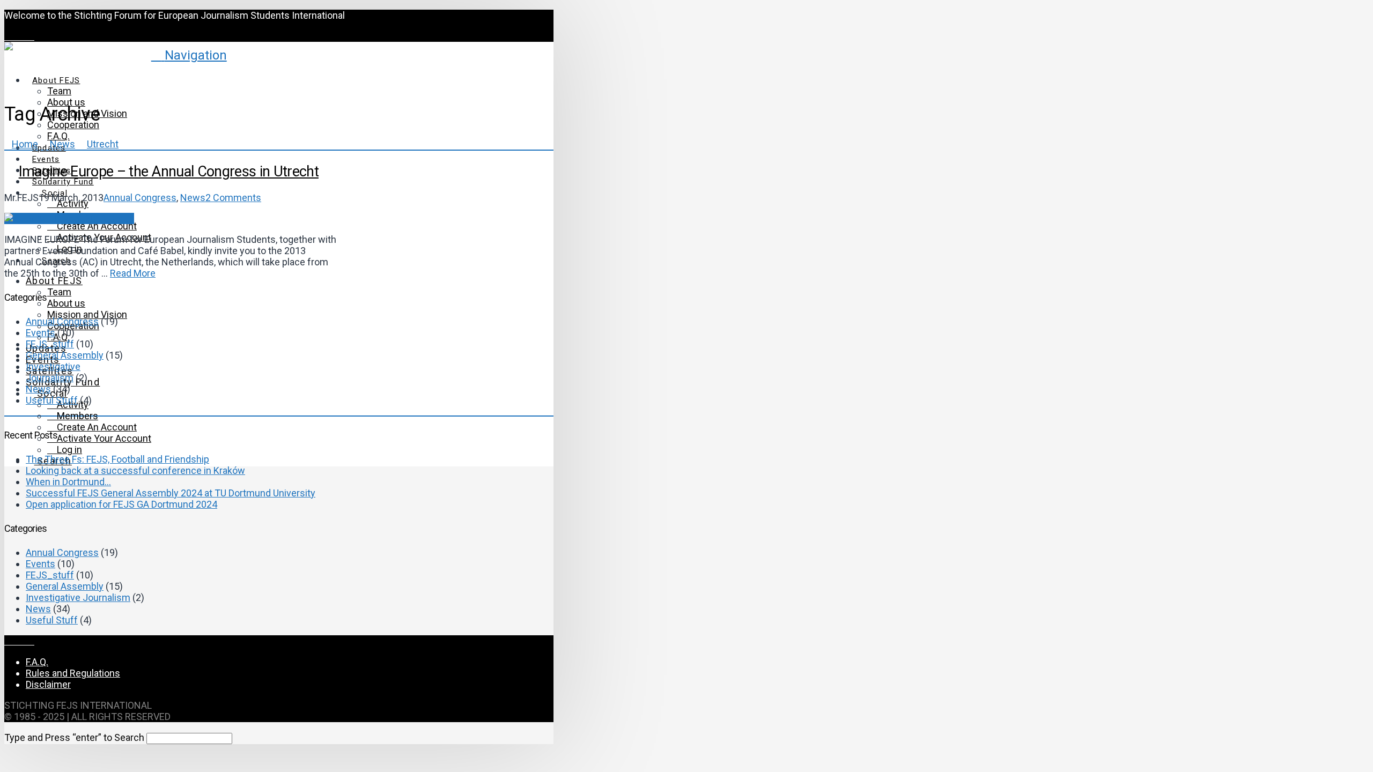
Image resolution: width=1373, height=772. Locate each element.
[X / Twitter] (15, 36)
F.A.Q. (37, 661)
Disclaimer (48, 684)
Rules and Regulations (73, 673)
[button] (189, 55)
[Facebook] (8, 36)
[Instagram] (30, 36)
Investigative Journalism (53, 372)
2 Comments (233, 197)
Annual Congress (140, 197)
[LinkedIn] (23, 36)
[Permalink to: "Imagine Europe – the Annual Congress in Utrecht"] (69, 218)
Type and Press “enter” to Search (74, 737)
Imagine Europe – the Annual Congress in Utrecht (169, 171)
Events (40, 332)
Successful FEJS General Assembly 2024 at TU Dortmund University (170, 493)
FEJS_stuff (50, 344)
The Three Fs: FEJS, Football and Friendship (117, 459)
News (192, 197)
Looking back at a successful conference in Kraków (135, 470)
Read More (133, 273)
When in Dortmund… (68, 481)
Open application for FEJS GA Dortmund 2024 (121, 504)
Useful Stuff (52, 400)
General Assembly (65, 355)
